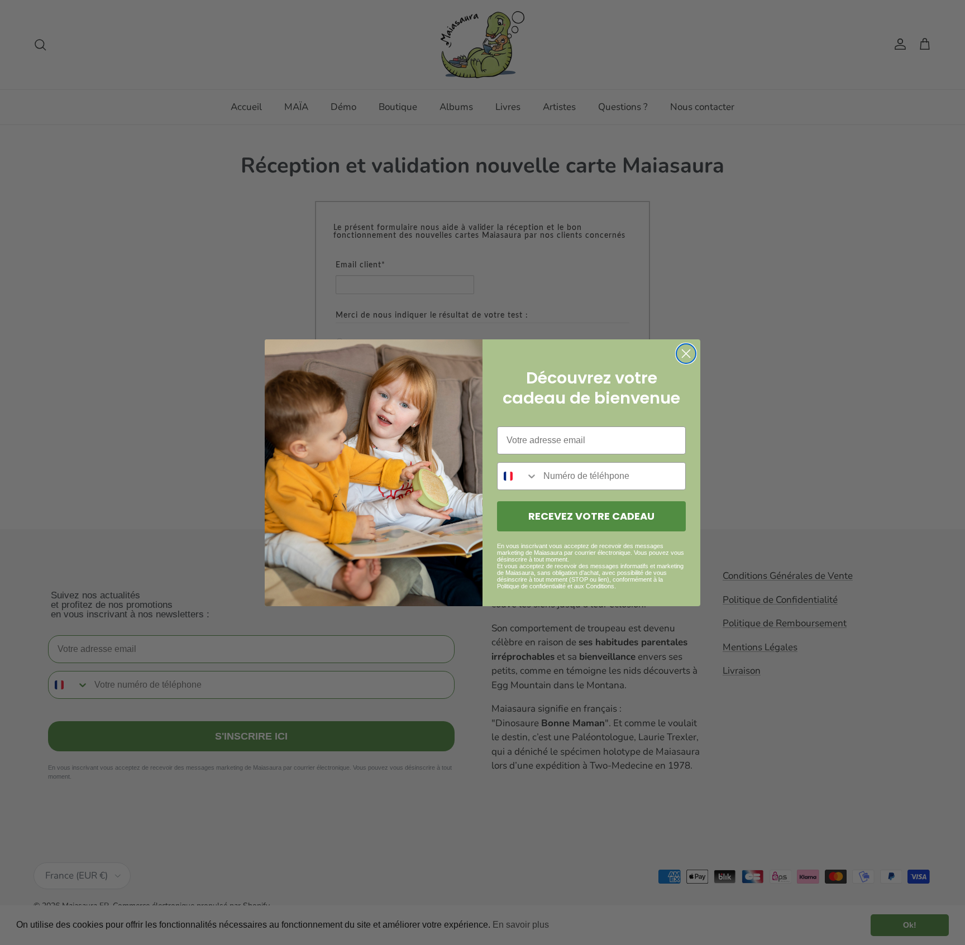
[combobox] (518, 476)
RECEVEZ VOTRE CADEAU (591, 516)
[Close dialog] (686, 353)
